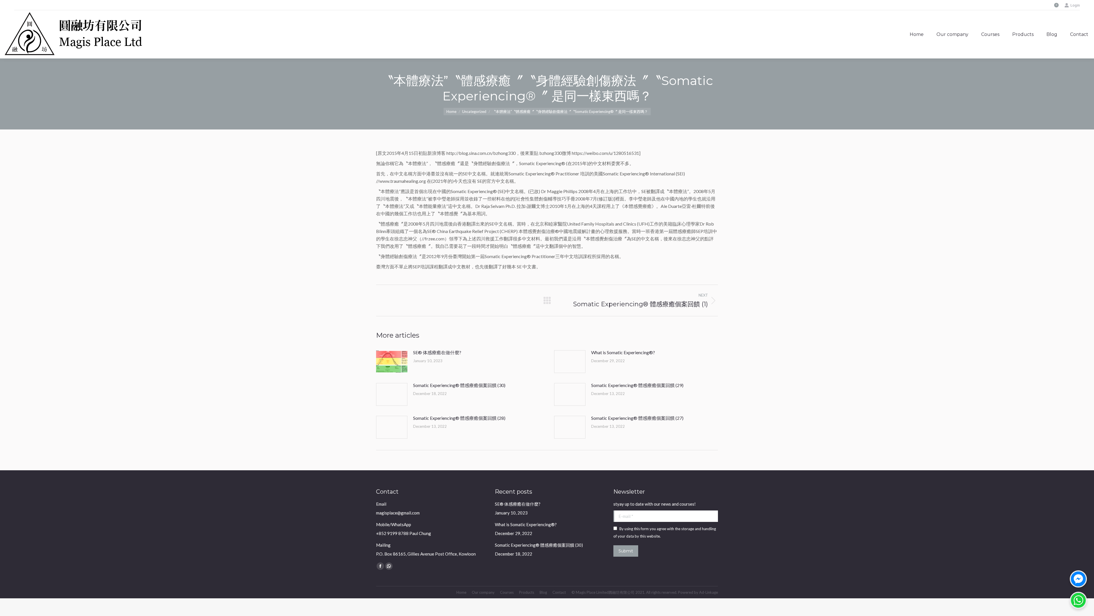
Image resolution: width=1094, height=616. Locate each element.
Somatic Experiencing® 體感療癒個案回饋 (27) (637, 418)
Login (1075, 5)
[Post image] (391, 361)
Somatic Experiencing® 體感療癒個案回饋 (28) (459, 418)
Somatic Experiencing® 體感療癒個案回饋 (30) (459, 385)
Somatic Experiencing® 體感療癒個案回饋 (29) (637, 385)
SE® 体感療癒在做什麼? (437, 352)
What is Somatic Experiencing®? (623, 352)
